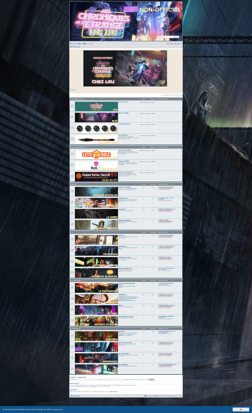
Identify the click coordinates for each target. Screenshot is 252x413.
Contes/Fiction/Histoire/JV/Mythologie (127, 298)
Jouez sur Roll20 (124, 161)
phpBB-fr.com (129, 401)
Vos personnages (124, 353)
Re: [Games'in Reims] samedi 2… (167, 246)
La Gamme (122, 209)
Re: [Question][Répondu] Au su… (167, 331)
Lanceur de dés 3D (124, 124)
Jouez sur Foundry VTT (126, 172)
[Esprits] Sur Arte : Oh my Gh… (166, 294)
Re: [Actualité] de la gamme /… (166, 187)
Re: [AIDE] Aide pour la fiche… (166, 342)
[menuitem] (81, 44)
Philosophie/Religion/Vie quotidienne (127, 300)
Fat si (71, 232)
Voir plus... (73, 89)
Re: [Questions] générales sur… (166, 283)
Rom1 (161, 199)
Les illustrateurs (123, 135)
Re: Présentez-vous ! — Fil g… (166, 198)
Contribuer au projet (125, 257)
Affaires (121, 305)
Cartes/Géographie (131, 297)
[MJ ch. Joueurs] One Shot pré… (166, 268)
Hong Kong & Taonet (75, 280)
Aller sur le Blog (123, 113)
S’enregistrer (81, 377)
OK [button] (241, 409)
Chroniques (73, 184)
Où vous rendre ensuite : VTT (78, 147)
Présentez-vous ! (124, 198)
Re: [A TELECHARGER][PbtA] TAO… (167, 364)
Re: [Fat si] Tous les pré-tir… (165, 353)
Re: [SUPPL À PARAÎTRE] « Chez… (167, 209)
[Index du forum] (126, 21)
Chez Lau (121, 235)
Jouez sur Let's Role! (125, 150)
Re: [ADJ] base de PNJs (164, 257)
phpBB (121, 399)
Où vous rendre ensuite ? (77, 99)
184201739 (162, 269)
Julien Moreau (113, 391)
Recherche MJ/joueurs (125, 268)
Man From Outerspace (166, 188)
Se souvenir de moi (142, 379)
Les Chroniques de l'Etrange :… (166, 235)
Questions (122, 331)
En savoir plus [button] (58, 409)
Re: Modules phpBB (163, 220)
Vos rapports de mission (126, 316)
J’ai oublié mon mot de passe (129, 379)
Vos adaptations (123, 364)
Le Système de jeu (75, 328)
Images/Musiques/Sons (124, 299)
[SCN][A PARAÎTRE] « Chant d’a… (167, 305)
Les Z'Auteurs (128, 335)
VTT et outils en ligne (125, 342)
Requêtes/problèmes (125, 220)
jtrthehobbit (163, 332)
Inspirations (122, 294)
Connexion (72, 377)
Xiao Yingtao (163, 284)
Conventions (122, 246)
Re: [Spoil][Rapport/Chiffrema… (166, 316)
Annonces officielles (125, 187)
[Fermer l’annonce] (181, 51)
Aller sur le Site (123, 102)
